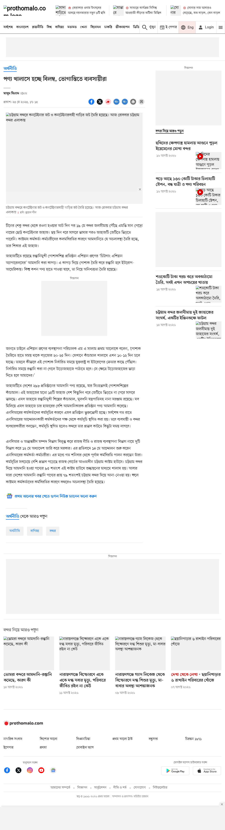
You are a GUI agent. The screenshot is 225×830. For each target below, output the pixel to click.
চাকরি (108, 27)
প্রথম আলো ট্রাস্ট (122, 739)
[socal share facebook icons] (92, 104)
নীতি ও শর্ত (120, 788)
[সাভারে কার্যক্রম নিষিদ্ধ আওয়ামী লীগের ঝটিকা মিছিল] (118, 10)
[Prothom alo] (26, 10)
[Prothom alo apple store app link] (206, 771)
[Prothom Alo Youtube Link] (43, 771)
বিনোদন (96, 27)
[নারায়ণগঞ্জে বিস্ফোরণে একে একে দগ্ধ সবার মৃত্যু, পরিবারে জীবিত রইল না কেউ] (84, 653)
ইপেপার (8, 747)
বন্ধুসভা (153, 739)
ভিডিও (137, 27)
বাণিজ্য (59, 27)
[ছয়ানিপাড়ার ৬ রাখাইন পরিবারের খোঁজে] (196, 653)
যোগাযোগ (140, 788)
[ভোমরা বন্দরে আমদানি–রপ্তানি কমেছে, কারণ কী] (29, 653)
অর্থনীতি (10, 68)
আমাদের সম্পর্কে (60, 788)
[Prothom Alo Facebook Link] (9, 771)
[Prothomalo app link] (175, 771)
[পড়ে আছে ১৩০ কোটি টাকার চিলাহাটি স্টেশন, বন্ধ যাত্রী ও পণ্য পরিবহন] (208, 196)
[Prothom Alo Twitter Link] (20, 771)
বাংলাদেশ (22, 27)
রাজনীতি (37, 27)
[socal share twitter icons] (100, 104)
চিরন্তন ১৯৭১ (193, 739)
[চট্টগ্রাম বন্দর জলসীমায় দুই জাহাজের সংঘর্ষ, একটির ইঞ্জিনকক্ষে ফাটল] (208, 329)
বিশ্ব (49, 27)
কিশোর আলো (48, 739)
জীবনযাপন (123, 27)
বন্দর (53, 531)
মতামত (72, 27)
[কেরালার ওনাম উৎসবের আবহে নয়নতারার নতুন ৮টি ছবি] (61, 10)
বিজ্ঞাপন (82, 788)
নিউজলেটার (160, 788)
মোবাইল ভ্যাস (85, 747)
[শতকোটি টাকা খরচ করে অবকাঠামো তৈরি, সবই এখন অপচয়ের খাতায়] (208, 294)
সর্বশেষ (8, 27)
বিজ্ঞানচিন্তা (83, 739)
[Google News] (53, 771)
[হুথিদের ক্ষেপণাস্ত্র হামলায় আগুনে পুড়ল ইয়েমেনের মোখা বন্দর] (208, 160)
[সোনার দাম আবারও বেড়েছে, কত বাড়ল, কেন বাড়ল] (176, 10)
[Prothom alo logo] (23, 724)
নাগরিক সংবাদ (13, 739)
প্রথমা (43, 747)
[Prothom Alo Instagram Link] (32, 771)
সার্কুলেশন (100, 788)
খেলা (83, 27)
